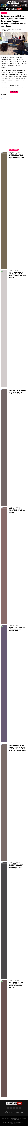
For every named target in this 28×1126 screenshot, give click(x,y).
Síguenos (14, 92)
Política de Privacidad (9, 1112)
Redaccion (6, 30)
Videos (17, 1112)
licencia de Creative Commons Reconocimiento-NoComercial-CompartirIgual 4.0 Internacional (14, 1122)
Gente (22, 1112)
